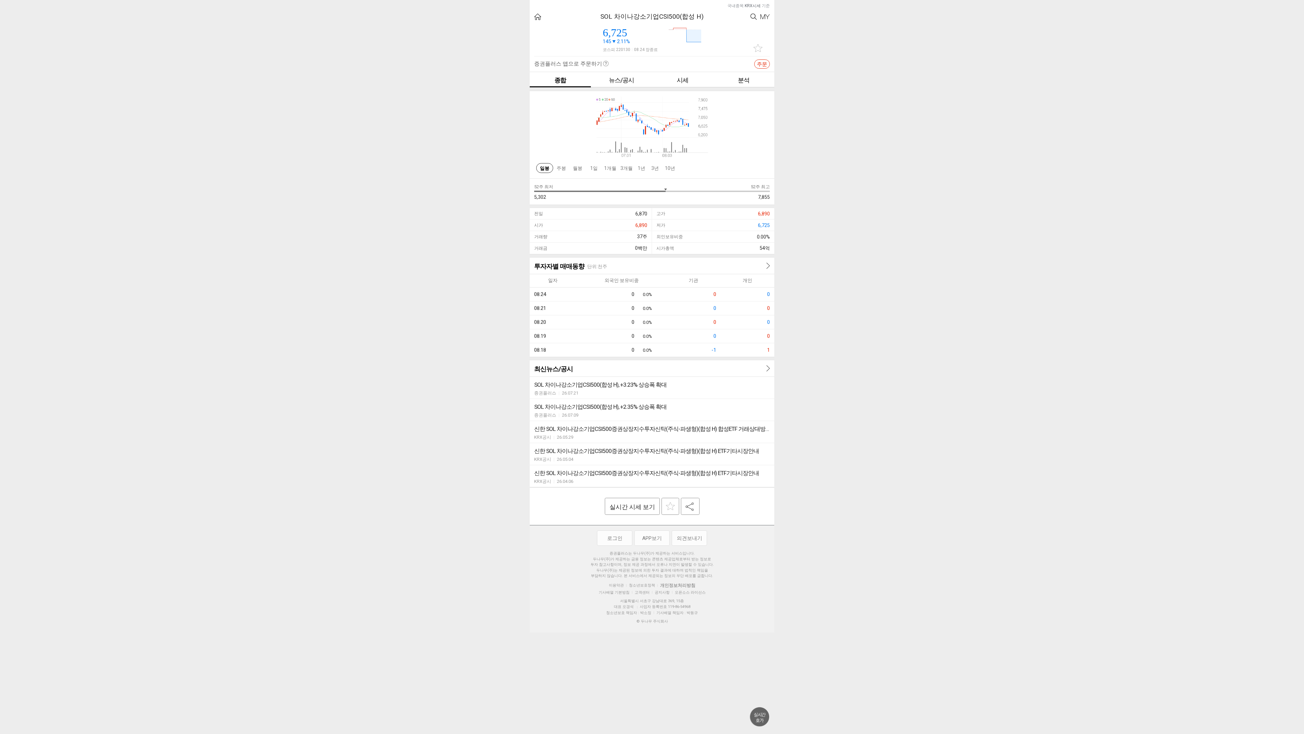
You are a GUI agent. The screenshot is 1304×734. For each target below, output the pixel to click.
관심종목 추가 (758, 48)
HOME (537, 17)
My (765, 16)
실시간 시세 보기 (632, 506)
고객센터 (642, 592)
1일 (594, 168)
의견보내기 (689, 538)
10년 (670, 168)
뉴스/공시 (621, 80)
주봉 (561, 168)
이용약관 (616, 585)
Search (753, 17)
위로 (759, 717)
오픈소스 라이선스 (690, 592)
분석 (743, 80)
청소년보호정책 (642, 585)
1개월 (610, 168)
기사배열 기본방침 (614, 592)
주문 (762, 64)
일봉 (544, 168)
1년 (641, 168)
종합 (560, 80)
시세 (682, 80)
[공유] (690, 506)
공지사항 (662, 592)
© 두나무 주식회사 (652, 621)
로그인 (614, 538)
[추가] (670, 506)
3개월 (626, 168)
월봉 (577, 168)
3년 (655, 168)
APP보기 (652, 538)
